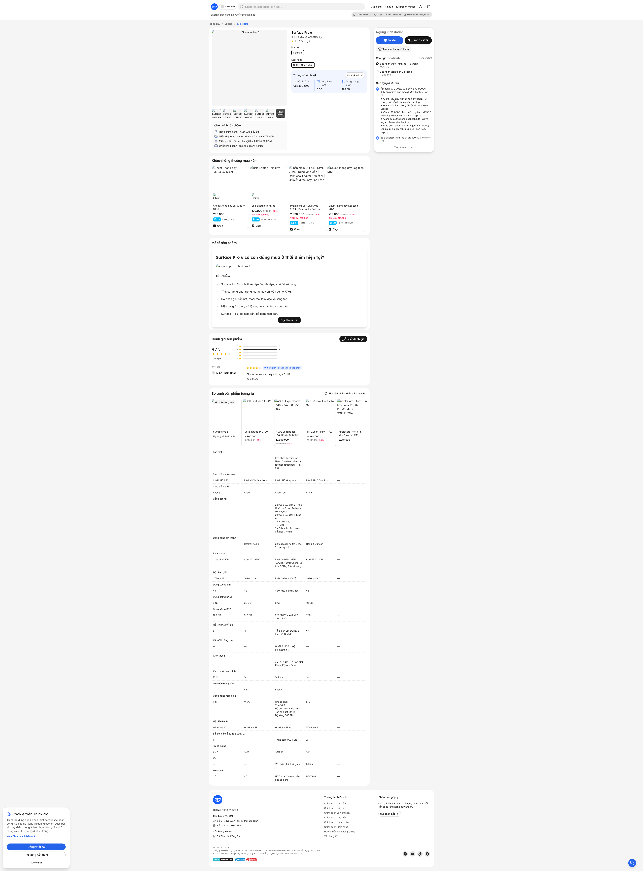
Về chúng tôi (331, 836)
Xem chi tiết (425, 58)
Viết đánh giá (355, 339)
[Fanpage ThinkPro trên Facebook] (405, 854)
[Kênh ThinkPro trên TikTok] (420, 854)
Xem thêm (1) (401, 147)
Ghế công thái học (245, 14)
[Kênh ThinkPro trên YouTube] (412, 854)
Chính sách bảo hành (335, 803)
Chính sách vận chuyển (337, 812)
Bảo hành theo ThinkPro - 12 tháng (399, 63)
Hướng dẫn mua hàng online (339, 831)
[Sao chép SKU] (320, 37)
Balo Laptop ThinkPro (263, 205)
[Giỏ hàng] (428, 6)
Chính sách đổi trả (334, 808)
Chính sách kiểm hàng (336, 826)
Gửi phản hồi (387, 813)
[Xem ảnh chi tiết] (249, 68)
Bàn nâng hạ (227, 14)
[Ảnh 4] (248, 113)
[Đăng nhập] (420, 6)
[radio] (377, 63)
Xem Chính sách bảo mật (21, 836)
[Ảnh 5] (259, 113)
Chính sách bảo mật (335, 817)
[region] (249, 113)
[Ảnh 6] (270, 113)
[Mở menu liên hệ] (632, 863)
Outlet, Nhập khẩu (303, 65)
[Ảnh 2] (227, 113)
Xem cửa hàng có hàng (395, 49)
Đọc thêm (286, 320)
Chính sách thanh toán (336, 822)
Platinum (297, 52)
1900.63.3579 (230, 810)
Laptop (215, 14)
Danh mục (230, 6)
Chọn (220, 225)
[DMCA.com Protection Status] (223, 860)
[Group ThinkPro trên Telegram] (427, 854)
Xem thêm (252, 378)
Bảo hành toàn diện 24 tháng (396, 71)
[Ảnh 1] (216, 113)
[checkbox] (214, 225)
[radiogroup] (404, 69)
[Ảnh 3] (237, 113)
